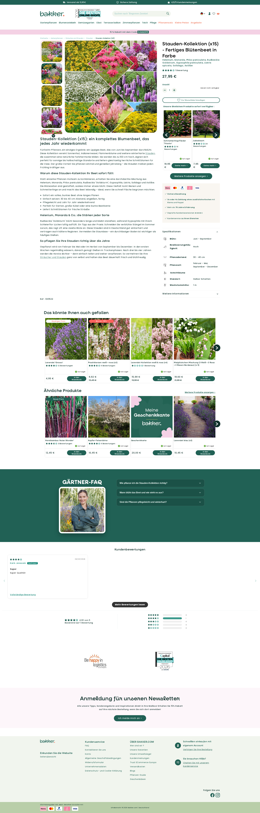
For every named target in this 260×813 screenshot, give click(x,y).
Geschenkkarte (139, 440)
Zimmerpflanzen (131, 22)
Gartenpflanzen (48, 22)
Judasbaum (198, 140)
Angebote (196, 22)
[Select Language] (202, 14)
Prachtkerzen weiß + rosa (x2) (103, 362)
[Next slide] (255, 581)
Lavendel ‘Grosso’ (54, 362)
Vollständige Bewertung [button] (23, 594)
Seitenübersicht (48, 756)
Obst (99, 22)
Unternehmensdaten (95, 766)
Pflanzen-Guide (138, 775)
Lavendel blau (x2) (183, 440)
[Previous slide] (4, 581)
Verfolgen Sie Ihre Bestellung (197, 749)
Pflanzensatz (165, 22)
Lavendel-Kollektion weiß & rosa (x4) (149, 362)
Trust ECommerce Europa (143, 762)
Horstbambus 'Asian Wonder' (59, 440)
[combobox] (141, 14)
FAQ (87, 745)
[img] (16, 559)
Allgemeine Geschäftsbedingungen (103, 758)
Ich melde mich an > (130, 718)
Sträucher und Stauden (75, 38)
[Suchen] (168, 14)
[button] (107, 13)
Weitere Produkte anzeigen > (191, 176)
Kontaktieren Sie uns (95, 749)
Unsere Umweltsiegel (140, 754)
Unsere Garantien (139, 749)
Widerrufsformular (94, 762)
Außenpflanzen (57, 38)
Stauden (89, 38)
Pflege (153, 22)
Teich (145, 22)
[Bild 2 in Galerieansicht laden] (52, 52)
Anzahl (165, 84)
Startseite (44, 38)
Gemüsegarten (86, 22)
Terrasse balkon (112, 22)
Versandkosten (137, 766)
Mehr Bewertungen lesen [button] (130, 604)
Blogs (132, 770)
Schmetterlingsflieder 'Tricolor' (175, 142)
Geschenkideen (138, 779)
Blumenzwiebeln (67, 22)
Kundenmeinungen (139, 758)
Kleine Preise (182, 22)
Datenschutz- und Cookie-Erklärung (103, 770)
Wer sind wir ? (137, 745)
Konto (88, 754)
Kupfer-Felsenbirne (98, 440)
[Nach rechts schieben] (53, 135)
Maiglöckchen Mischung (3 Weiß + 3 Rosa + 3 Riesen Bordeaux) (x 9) (194, 363)
